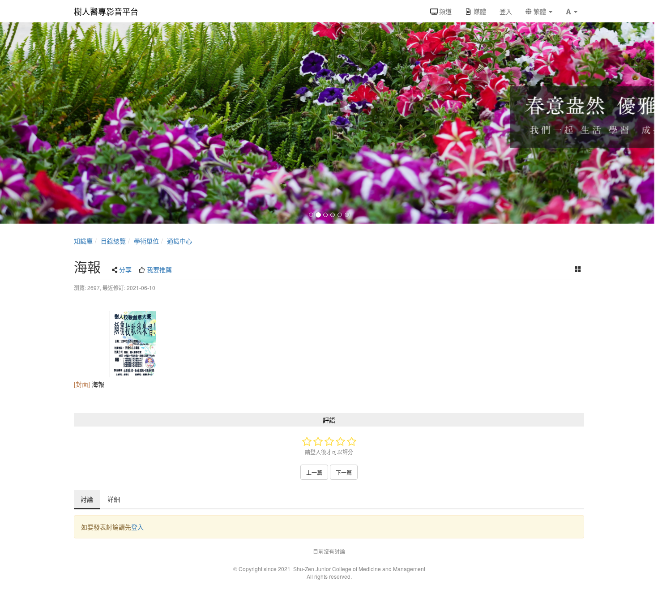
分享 (125, 269)
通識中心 (179, 240)
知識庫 (83, 240)
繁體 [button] (540, 11)
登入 (137, 526)
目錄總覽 (113, 240)
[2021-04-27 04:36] (133, 344)
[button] (571, 11)
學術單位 (146, 240)
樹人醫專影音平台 (106, 11)
